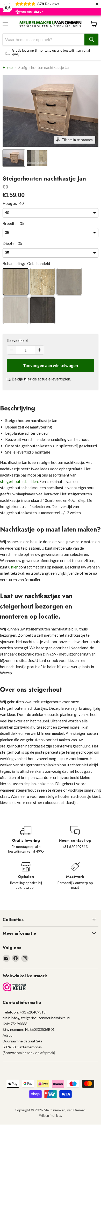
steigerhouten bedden (19, 481)
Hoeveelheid (17, 341)
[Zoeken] (91, 39)
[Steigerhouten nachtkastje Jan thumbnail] (14, 158)
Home (8, 67)
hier (14, 567)
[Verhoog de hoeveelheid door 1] (39, 350)
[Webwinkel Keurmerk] (14, 987)
